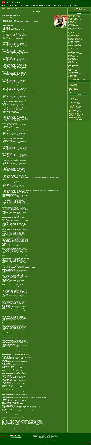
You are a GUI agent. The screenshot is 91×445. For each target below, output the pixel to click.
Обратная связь (73, 88)
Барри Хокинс (73, 109)
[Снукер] (11, 2)
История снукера (73, 85)
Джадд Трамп (73, 102)
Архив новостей (73, 86)
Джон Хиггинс (73, 103)
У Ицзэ (71, 99)
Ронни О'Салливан (74, 114)
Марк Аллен (73, 113)
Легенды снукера (67, 5)
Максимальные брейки (43, 5)
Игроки (22, 5)
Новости (3, 5)
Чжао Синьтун (73, 97)
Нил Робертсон (73, 98)
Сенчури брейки (30, 5)
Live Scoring (81, 10)
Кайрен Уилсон (73, 106)
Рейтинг (16, 5)
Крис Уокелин (73, 111)
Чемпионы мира (56, 5)
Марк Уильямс (73, 107)
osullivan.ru (54, 441)
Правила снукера (73, 84)
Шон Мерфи (72, 105)
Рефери (76, 5)
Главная (3, 8)
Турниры (10, 5)
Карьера (71, 92)
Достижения (72, 90)
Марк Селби (72, 101)
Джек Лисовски (73, 117)
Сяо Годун (72, 110)
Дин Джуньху (73, 115)
